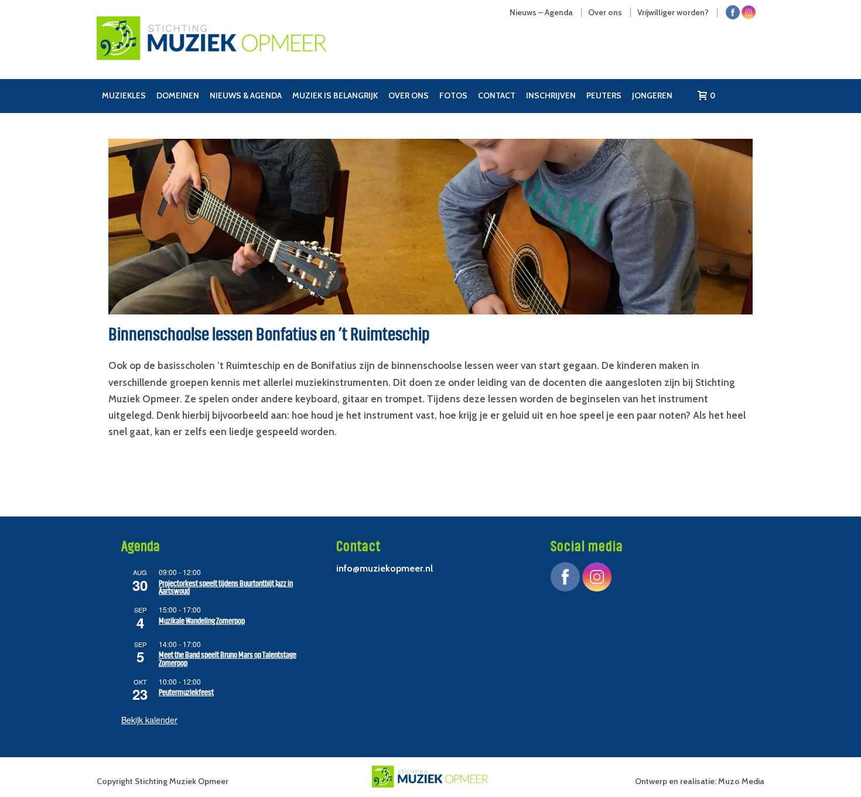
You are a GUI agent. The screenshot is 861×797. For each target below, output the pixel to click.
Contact (496, 95)
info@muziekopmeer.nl (384, 568)
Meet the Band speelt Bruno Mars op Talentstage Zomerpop (227, 659)
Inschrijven (551, 95)
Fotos (453, 95)
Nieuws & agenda (246, 95)
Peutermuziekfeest (186, 692)
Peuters (603, 95)
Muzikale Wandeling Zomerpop (202, 621)
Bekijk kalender (149, 720)
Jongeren (652, 95)
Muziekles (124, 95)
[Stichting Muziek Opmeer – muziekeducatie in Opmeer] (251, 49)
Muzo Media (741, 781)
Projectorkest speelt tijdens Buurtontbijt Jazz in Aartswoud (226, 587)
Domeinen (177, 95)
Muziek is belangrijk (335, 95)
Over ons (408, 95)
